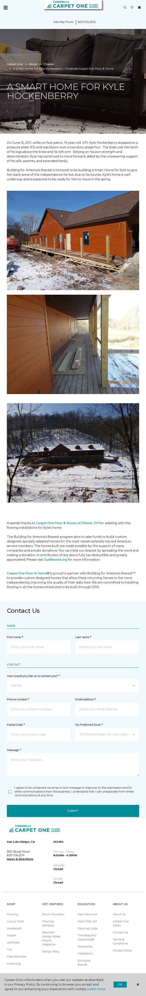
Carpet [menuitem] (11, 935)
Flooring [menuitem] (12, 914)
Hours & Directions (20, 859)
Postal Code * (16, 724)
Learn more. (96, 989)
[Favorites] (132, 7)
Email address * (85, 699)
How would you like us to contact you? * (33, 676)
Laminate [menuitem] (13, 942)
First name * (15, 637)
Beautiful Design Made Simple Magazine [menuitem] (51, 938)
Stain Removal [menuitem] (87, 914)
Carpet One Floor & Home (27, 573)
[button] (125, 7)
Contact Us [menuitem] (120, 932)
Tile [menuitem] (9, 949)
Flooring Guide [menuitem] (88, 928)
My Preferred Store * (88, 724)
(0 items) (139, 7)
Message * (14, 750)
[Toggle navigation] (5, 7)
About (33, 64)
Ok (120, 984)
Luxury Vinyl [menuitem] (15, 921)
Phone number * (18, 699)
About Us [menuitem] (119, 914)
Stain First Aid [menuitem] (87, 921)
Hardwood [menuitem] (14, 928)
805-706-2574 (87, 22)
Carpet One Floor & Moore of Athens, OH (67, 523)
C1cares (48, 64)
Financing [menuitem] (14, 963)
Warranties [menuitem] (85, 946)
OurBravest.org (55, 559)
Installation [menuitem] (85, 953)
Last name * (83, 637)
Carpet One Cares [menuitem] (121, 923)
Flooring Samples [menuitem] (48, 923)
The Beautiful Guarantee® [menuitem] (87, 937)
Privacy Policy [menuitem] (122, 950)
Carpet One (15, 64)
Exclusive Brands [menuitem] (84, 962)
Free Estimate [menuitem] (16, 956)
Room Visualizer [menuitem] (53, 914)
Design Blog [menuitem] (50, 951)
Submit (73, 810)
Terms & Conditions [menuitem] (120, 941)
